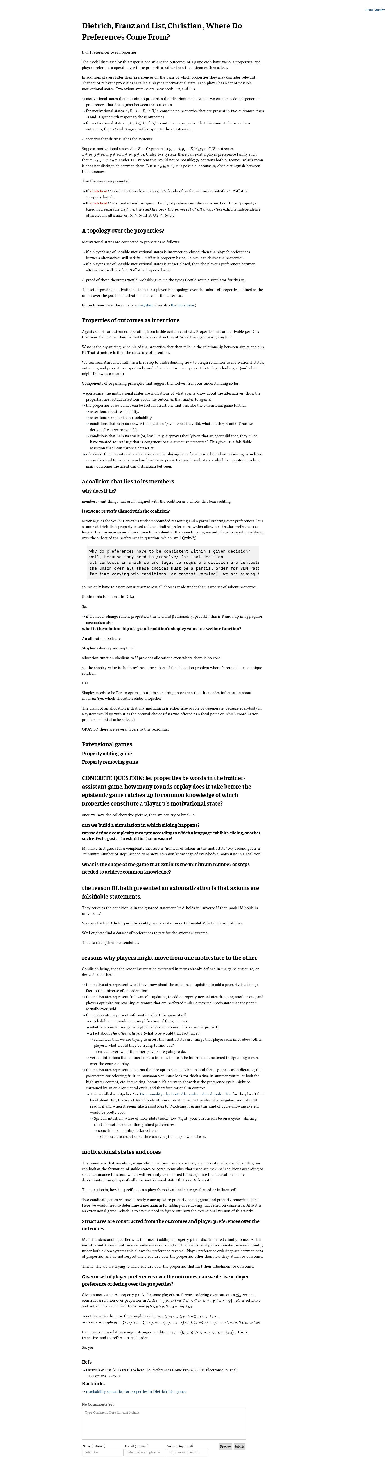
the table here (182, 305)
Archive (380, 10)
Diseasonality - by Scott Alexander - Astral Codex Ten (185, 1094)
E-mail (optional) (136, 1446)
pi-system (145, 305)
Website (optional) (180, 1446)
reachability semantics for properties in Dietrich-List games (136, 1391)
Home (369, 10)
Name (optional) (94, 1446)
